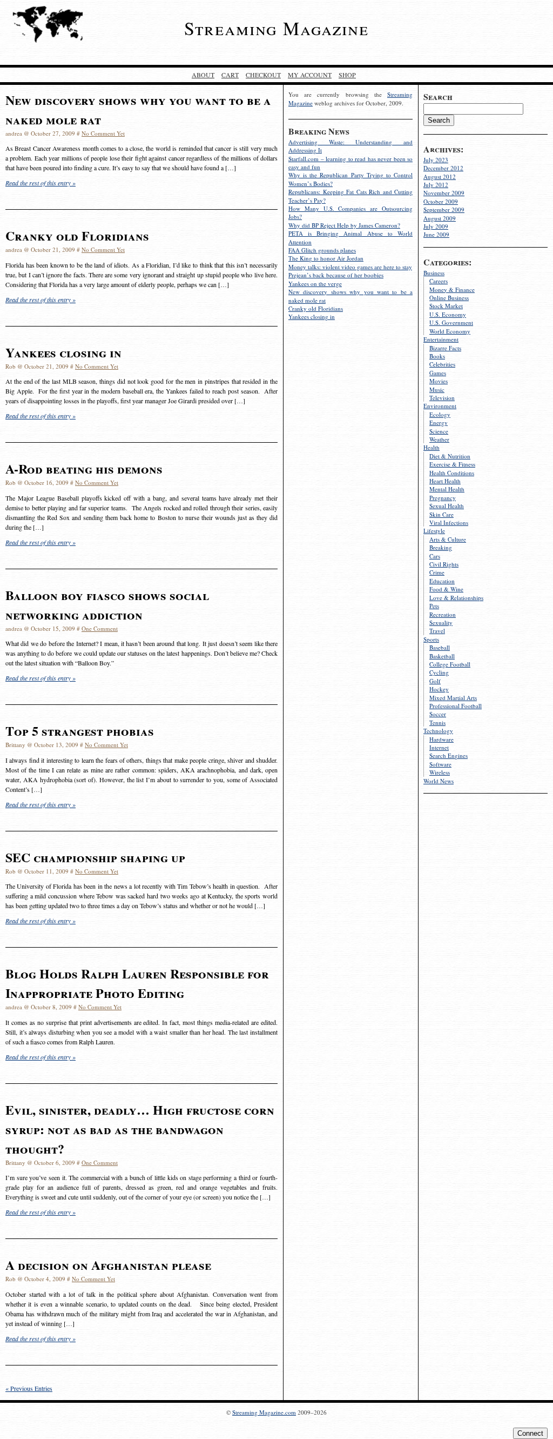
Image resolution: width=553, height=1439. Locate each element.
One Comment (100, 628)
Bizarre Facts (445, 348)
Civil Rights (443, 564)
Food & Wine (446, 589)
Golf (435, 681)
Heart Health (445, 481)
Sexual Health (446, 506)
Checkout (263, 74)
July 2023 (435, 160)
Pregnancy (442, 498)
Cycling (439, 672)
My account (310, 74)
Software (440, 764)
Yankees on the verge (315, 283)
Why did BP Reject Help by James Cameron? (344, 225)
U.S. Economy (447, 314)
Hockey (439, 689)
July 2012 (435, 185)
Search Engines (448, 755)
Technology (438, 731)
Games (437, 373)
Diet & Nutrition (449, 456)
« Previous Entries (28, 1388)
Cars (434, 556)
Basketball (442, 656)
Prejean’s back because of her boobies (335, 275)
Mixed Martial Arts (453, 698)
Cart (230, 74)
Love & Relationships (456, 598)
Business (433, 273)
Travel (437, 631)
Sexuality (441, 622)
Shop (347, 74)
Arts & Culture (447, 539)
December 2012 (443, 168)
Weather (439, 439)
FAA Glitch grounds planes (322, 250)
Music (436, 389)
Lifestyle (434, 531)
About (203, 74)
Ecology (439, 414)
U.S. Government (451, 322)
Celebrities (442, 364)
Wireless (439, 772)
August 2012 (439, 176)
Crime (436, 572)
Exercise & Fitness (452, 464)
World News (438, 781)
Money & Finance (452, 289)
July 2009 (435, 226)
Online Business (449, 298)
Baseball (439, 647)
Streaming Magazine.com (264, 1412)
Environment (439, 406)
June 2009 (436, 234)
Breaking (440, 547)
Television (442, 398)
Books (437, 356)
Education (442, 581)
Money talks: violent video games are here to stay (350, 267)
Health (431, 447)
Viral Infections (448, 522)
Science (438, 431)
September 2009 (443, 209)
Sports (431, 639)
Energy (438, 422)
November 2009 (443, 193)
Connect (530, 1433)
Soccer (437, 714)
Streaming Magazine (276, 28)
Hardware (441, 739)
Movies (438, 381)
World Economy (449, 331)
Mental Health (446, 489)
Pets (434, 606)
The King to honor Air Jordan (325, 258)
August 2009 (439, 218)
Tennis (437, 722)
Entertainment (440, 339)
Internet (439, 747)
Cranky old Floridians (315, 308)
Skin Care (441, 514)
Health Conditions (451, 473)
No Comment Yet (103, 133)
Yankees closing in (311, 316)
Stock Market (446, 306)
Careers (438, 281)
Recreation (442, 614)
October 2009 (440, 201)
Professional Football (455, 706)
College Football (449, 664)
